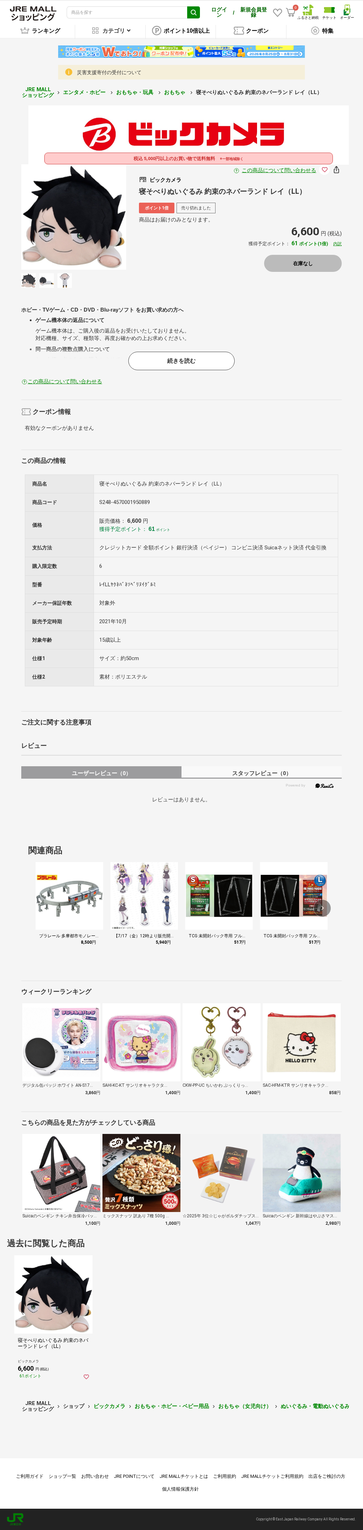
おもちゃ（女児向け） (245, 1406)
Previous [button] (48, 216)
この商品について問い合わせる (279, 170)
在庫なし (303, 263)
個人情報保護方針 (180, 1489)
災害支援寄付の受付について (109, 72)
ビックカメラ (109, 1406)
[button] (322, 908)
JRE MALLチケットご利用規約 (272, 1476)
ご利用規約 (224, 1476)
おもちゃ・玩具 (135, 92)
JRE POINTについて (134, 1476)
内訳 (337, 243)
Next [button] (99, 216)
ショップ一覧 (62, 1476)
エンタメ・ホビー (85, 92)
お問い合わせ (95, 1476)
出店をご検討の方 (326, 1476)
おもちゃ (175, 92)
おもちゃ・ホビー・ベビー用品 (172, 1406)
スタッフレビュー (261, 773)
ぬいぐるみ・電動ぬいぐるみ (315, 1406)
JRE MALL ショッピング (38, 92)
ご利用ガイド (30, 1476)
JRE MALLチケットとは (184, 1476)
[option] (74, 217)
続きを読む (181, 360)
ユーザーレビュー (101, 773)
